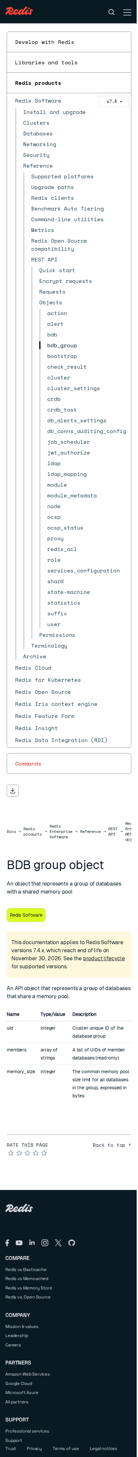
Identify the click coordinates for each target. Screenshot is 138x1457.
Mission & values (21, 1326)
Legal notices (103, 1448)
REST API (112, 831)
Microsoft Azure (22, 1392)
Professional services (27, 1431)
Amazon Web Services (27, 1374)
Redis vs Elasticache (26, 1269)
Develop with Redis (44, 42)
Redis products (38, 83)
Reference (90, 831)
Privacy (34, 1448)
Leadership (16, 1335)
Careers (13, 1345)
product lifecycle (104, 958)
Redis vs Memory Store (28, 1288)
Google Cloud (18, 1383)
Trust (10, 1448)
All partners (16, 1402)
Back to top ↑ (112, 1145)
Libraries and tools (46, 62)
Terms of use (66, 1448)
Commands (28, 764)
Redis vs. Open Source (28, 1297)
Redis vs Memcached (26, 1278)
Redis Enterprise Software (61, 832)
